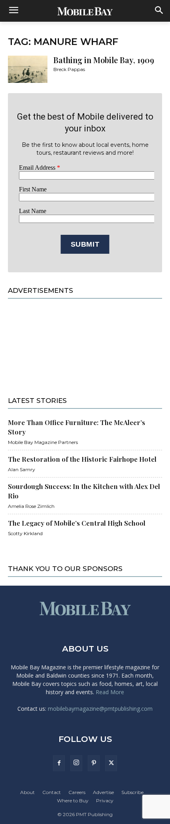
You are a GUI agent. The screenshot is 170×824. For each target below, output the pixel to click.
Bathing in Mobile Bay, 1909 (103, 59)
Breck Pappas (69, 69)
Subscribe (132, 792)
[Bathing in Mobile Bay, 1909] (27, 69)
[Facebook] (59, 763)
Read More (110, 692)
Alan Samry (21, 469)
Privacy (104, 800)
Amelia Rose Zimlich (31, 506)
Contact (51, 792)
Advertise (103, 792)
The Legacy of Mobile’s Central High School (76, 523)
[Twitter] (111, 763)
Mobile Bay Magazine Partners (43, 442)
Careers (76, 792)
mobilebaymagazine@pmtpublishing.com (100, 708)
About (27, 792)
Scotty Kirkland (25, 533)
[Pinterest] (94, 763)
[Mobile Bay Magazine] (85, 11)
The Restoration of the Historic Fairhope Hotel (82, 459)
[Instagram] (76, 763)
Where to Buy (73, 800)
